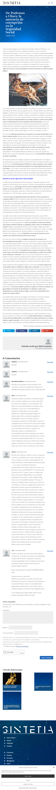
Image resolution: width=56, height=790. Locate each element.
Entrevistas (10, 752)
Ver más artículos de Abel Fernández (43, 348)
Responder (50, 362)
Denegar (28, 780)
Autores (9, 740)
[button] (54, 767)
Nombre (5, 627)
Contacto (9, 746)
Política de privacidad (32, 788)
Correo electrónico (8, 633)
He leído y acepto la (17, 646)
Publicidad (10, 743)
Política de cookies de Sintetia (24, 788)
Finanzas (9, 755)
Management (10, 760)
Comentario (6, 610)
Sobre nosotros (11, 737)
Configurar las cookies (28, 784)
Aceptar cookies (28, 776)
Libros (8, 763)
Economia (10, 758)
